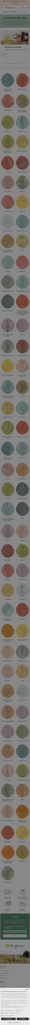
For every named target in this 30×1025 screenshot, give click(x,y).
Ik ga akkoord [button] (8, 1018)
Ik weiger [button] (23, 1018)
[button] (15, 1022)
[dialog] (15, 1006)
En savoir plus (20, 1007)
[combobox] (26, 989)
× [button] (28, 989)
